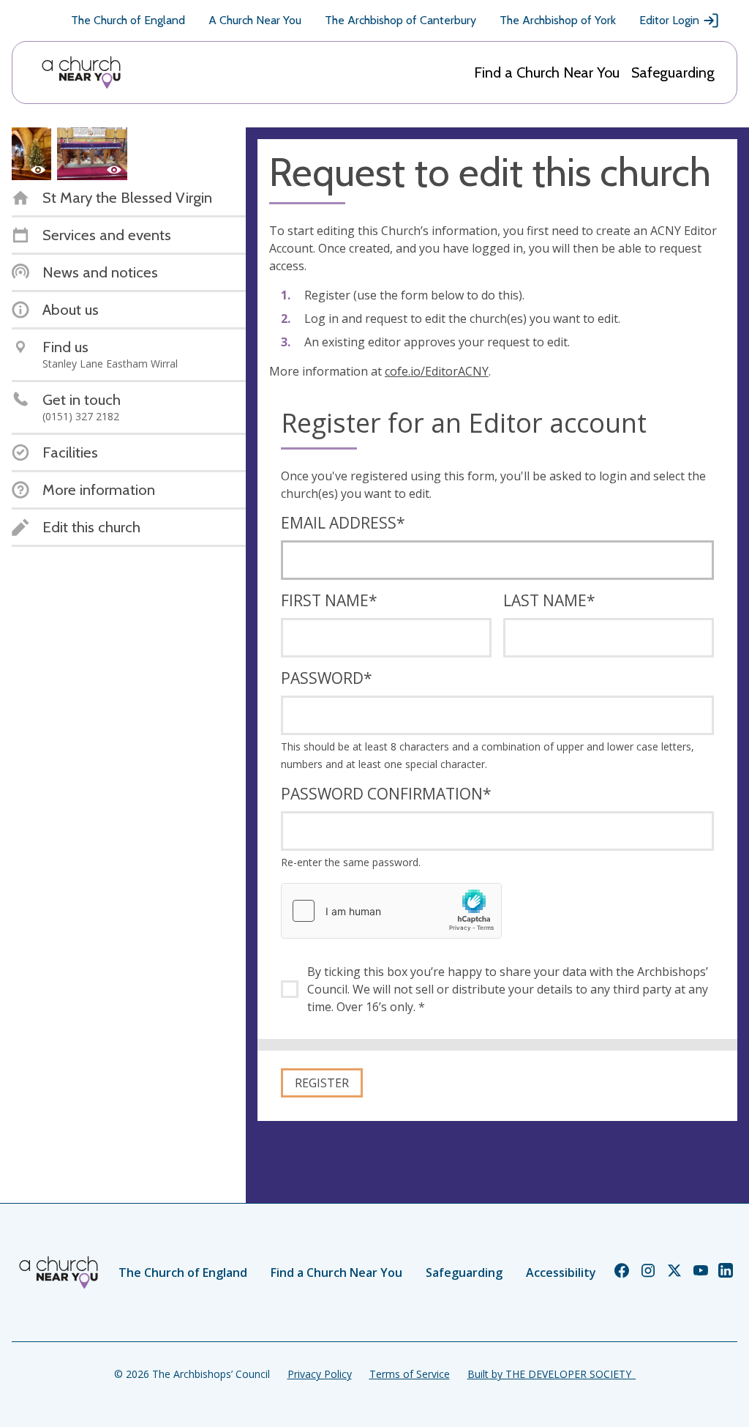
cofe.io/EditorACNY (437, 371)
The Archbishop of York (558, 20)
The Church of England (128, 20)
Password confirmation (386, 793)
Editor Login (669, 20)
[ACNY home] (81, 72)
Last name (549, 600)
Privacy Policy (319, 1374)
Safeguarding (673, 72)
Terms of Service (409, 1374)
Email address (343, 523)
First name (329, 600)
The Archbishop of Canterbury (400, 20)
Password (326, 678)
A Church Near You (254, 20)
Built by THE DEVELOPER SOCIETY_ (551, 1374)
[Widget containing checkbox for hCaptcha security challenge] (391, 911)
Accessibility (561, 1272)
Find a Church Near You (547, 72)
